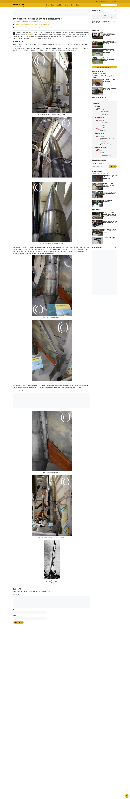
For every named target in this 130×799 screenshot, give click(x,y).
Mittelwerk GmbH (105, 154)
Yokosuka (103, 130)
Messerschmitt (104, 143)
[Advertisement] (51, 12)
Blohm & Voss (104, 122)
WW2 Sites (59, 5)
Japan (100, 129)
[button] (56, 5)
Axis (98, 108)
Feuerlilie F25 (31, 34)
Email (15, 615)
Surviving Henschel (34, 27)
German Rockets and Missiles (22, 27)
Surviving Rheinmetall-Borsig (46, 27)
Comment (16, 594)
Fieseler (102, 124)
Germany (101, 109)
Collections (52, 5)
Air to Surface (99, 117)
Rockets (96, 103)
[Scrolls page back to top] (127, 796)
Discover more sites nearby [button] (104, 67)
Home (47, 5)
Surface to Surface (100, 147)
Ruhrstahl (103, 127)
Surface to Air (99, 133)
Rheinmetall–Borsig (105, 155)
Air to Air (98, 106)
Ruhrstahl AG (104, 114)
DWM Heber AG (104, 111)
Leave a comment (38, 21)
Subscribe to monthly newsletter (102, 1)
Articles (66, 5)
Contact (78, 5)
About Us (73, 5)
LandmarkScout (18, 5)
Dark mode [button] (114, 1)
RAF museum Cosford (31, 391)
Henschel (103, 113)
